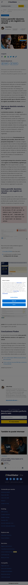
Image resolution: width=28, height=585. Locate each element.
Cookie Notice (5, 293)
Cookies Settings (14, 297)
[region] (14, 292)
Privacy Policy (16, 291)
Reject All (14, 300)
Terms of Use (19, 282)
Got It (14, 304)
